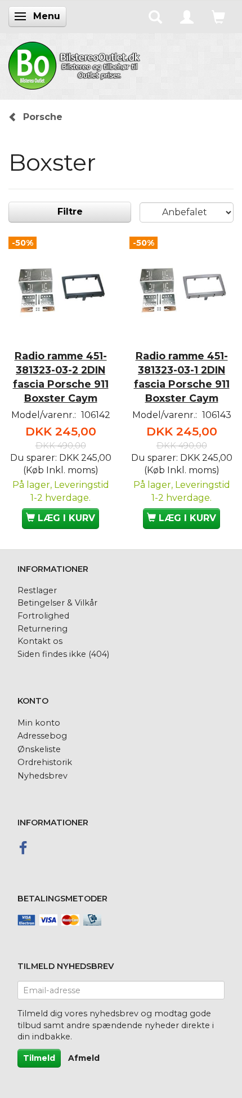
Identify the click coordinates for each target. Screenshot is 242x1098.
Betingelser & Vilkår (57, 603)
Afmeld (84, 1058)
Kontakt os (39, 641)
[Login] (187, 16)
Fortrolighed (43, 616)
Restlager (37, 590)
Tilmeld (39, 1058)
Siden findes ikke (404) (63, 654)
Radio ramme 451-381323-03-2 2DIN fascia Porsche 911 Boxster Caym (61, 377)
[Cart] (218, 16)
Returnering (42, 629)
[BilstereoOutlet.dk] (76, 63)
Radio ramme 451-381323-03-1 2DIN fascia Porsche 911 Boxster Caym (182, 377)
